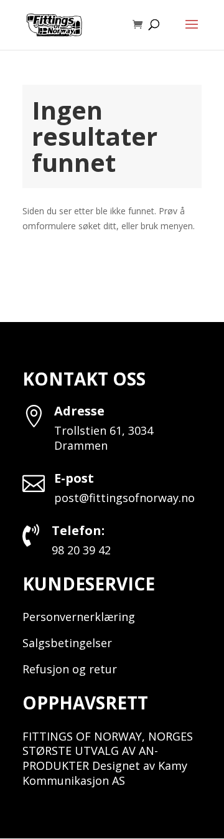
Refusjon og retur (69, 668)
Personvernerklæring (78, 616)
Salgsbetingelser (67, 642)
